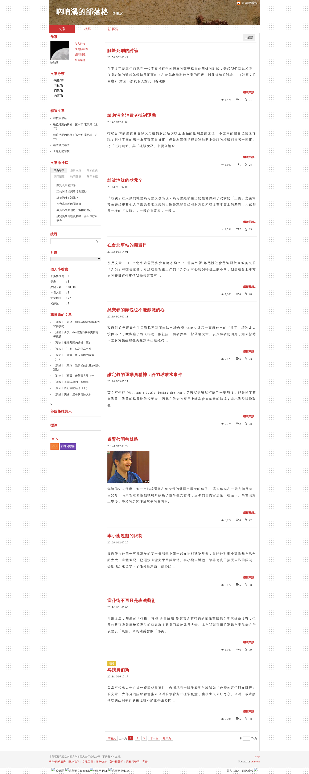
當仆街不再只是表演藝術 (131, 600)
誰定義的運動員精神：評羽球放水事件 (144, 374)
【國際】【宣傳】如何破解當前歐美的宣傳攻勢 (76, 324)
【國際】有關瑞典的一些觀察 (71, 382)
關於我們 (74, 761)
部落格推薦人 (61, 411)
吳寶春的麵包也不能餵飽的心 (136, 309)
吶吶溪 (54, 62)
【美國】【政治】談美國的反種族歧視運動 (76, 367)
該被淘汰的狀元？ (125, 180)
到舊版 (118, 13)
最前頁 (112, 738)
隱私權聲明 (133, 761)
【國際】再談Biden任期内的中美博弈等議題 (75, 334)
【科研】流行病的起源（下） (71, 388)
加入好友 (80, 43)
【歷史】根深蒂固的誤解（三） (72, 342)
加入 (237, 770)
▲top (257, 756)
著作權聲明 (116, 761)
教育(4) (58, 95)
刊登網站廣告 (57, 761)
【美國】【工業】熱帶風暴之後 (72, 348)
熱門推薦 (92, 176)
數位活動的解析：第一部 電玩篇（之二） (75, 126)
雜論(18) (59, 80)
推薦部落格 (81, 49)
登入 (229, 770)
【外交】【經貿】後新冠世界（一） (75, 375)
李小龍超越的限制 (125, 535)
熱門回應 (75, 176)
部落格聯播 (68, 446)
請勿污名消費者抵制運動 (131, 115)
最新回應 (75, 170)
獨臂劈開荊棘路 (122, 439)
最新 (250, 37)
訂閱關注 (80, 54)
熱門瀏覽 (59, 176)
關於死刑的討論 (122, 50)
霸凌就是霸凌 (61, 145)
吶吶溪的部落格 (81, 12)
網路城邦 (247, 770)
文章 (62, 29)
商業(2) (58, 90)
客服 (145, 761)
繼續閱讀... (249, 92)
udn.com (255, 761)
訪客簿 (113, 29)
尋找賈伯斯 (118, 669)
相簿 (87, 29)
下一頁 (154, 738)
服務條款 (101, 761)
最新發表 (59, 170)
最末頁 (167, 738)
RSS (54, 446)
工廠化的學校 (61, 151)
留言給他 (80, 60)
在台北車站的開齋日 (127, 245)
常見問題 (87, 761)
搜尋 (97, 241)
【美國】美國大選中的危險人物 (72, 394)
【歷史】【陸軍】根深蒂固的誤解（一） (73, 357)
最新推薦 (92, 170)
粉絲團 (60, 770)
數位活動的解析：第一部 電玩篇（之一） (75, 137)
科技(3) (58, 85)
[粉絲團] (53, 769)
